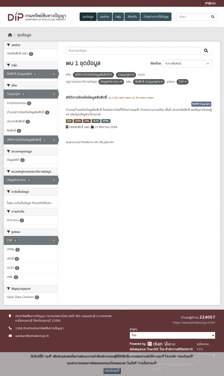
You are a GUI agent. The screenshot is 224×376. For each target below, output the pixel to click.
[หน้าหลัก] (10, 35)
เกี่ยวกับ (132, 17)
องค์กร (104, 17)
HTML (106, 121)
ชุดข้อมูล (88, 17)
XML (87, 121)
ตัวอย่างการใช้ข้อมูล (156, 17)
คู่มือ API (108, 142)
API (96, 142)
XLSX (96, 121)
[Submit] (213, 17)
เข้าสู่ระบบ (210, 3)
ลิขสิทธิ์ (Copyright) (201, 104)
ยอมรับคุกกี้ (112, 371)
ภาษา (133, 329)
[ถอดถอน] (111, 75)
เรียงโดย (155, 63)
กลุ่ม (118, 17)
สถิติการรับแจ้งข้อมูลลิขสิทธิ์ (87, 97)
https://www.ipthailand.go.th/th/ (194, 323)
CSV (69, 121)
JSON (78, 121)
